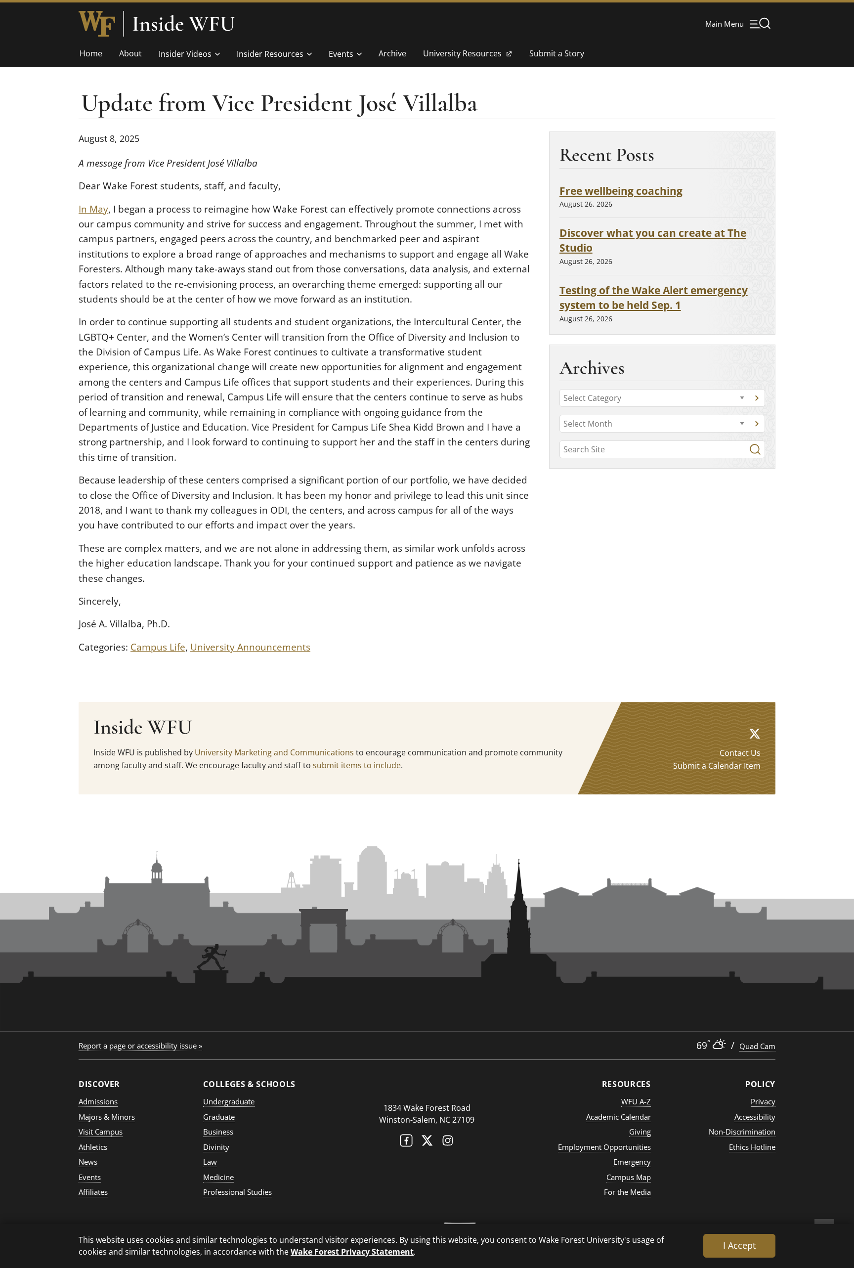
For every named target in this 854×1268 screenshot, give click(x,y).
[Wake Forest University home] (97, 24)
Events (341, 53)
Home (91, 53)
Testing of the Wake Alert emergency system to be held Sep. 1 (653, 297)
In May (93, 209)
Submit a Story (556, 53)
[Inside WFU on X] (755, 733)
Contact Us (740, 752)
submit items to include (357, 765)
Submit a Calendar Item (717, 765)
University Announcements (250, 647)
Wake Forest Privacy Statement (352, 1251)
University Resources (462, 56)
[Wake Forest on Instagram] (448, 1143)
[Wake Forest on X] (427, 1143)
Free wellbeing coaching (621, 190)
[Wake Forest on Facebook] (406, 1143)
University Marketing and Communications (274, 752)
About (130, 53)
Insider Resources (270, 53)
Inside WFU (183, 24)
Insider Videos (185, 53)
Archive (392, 53)
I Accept (739, 1245)
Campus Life (157, 647)
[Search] (755, 449)
